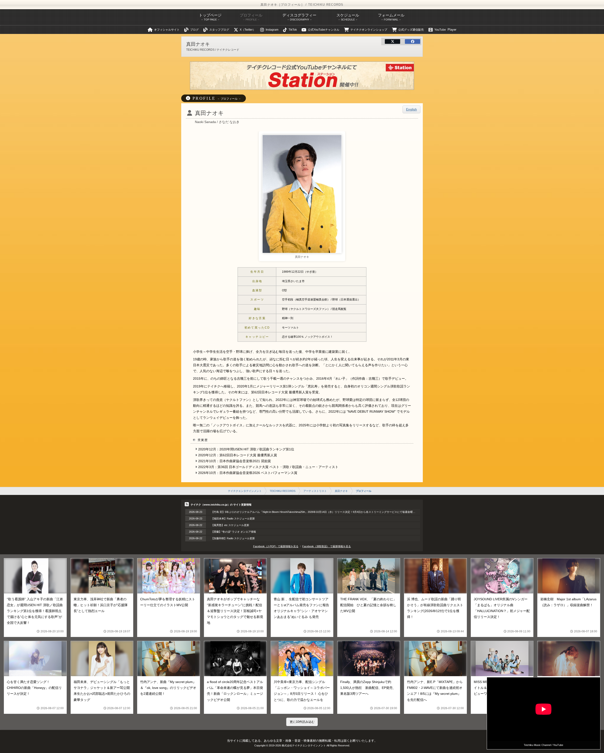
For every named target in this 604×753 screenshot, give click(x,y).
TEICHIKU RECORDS (282, 491)
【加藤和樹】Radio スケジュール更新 (233, 538)
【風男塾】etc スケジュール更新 (230, 525)
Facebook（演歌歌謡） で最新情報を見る (326, 546)
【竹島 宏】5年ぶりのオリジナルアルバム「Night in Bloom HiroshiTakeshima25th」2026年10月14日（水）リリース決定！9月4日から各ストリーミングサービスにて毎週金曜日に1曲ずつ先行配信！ (325, 511)
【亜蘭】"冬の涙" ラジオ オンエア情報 (233, 531)
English (411, 109)
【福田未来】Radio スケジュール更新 (233, 518)
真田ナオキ (341, 491)
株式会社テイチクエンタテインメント (304, 745)
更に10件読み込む (302, 722)
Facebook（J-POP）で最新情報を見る (275, 546)
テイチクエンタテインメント (245, 491)
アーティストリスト (315, 491)
